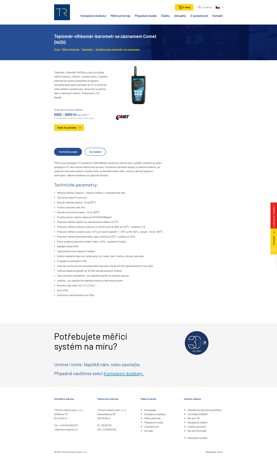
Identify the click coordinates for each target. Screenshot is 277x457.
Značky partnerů (197, 426)
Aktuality (180, 15)
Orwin (220, 452)
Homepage (150, 410)
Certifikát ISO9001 (198, 414)
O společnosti (199, 15)
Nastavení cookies (197, 437)
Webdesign (211, 452)
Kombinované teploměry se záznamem (118, 49)
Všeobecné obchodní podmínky (205, 410)
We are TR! (194, 418)
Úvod (57, 49)
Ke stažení (95, 151)
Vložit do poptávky (66, 127)
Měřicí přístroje (120, 15)
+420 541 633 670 (68, 425)
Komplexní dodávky (93, 15)
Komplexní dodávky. (124, 373)
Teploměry (87, 49)
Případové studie (146, 15)
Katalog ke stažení (197, 422)
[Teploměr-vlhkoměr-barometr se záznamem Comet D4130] (138, 85)
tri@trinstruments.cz (66, 429)
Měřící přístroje (152, 418)
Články (165, 15)
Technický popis (68, 151)
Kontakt (217, 15)
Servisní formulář (197, 430)
